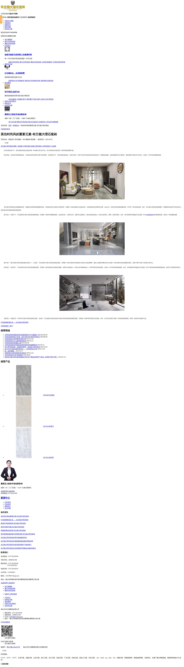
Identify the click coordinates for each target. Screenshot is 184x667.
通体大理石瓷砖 (10, 43)
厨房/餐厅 (29, 99)
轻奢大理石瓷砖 (36, 146)
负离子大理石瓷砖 (11, 594)
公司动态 (8, 502)
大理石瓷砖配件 (47, 62)
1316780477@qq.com (16, 617)
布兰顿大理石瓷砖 (7, 146)
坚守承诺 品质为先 (12, 92)
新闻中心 (5, 498)
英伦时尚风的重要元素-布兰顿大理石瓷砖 (15, 516)
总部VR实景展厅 (10, 101)
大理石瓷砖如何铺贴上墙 (13, 343)
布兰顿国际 (8, 39)
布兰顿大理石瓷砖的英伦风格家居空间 (14, 537)
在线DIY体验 (9, 21)
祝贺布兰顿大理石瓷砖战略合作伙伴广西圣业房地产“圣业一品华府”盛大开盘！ (31, 357)
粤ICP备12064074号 (13, 647)
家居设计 (16, 125)
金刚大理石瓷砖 (13, 62)
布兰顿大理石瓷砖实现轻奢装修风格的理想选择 (17, 541)
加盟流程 (50, 81)
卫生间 (42, 99)
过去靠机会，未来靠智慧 (15, 73)
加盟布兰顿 (8, 64)
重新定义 (15, 114)
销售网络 (55, 122)
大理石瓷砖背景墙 (59, 62)
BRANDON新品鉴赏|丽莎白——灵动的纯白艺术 (21, 349)
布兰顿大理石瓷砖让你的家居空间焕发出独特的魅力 (18, 548)
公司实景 (49, 122)
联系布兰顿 (8, 29)
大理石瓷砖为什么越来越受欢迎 (15, 341)
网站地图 (8, 27)
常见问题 (8, 508)
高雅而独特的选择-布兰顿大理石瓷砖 (13, 530)
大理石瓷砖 (27, 146)
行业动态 (8, 504)
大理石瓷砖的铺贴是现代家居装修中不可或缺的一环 (22, 335)
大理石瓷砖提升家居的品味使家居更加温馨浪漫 (21, 345)
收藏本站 (8, 25)
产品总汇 (8, 45)
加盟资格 (44, 81)
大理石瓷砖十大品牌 (49, 146)
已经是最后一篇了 (7, 326)
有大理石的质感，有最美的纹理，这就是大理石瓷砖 (22, 347)
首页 (10, 125)
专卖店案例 (12, 99)
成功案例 (8, 83)
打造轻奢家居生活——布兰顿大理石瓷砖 (14, 322)
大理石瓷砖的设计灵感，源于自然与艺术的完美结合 (22, 337)
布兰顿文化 (35, 122)
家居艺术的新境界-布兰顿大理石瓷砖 (13, 523)
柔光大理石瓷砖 (10, 41)
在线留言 (8, 23)
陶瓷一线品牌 (18, 146)
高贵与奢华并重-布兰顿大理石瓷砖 (12, 527)
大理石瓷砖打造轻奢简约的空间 (15, 339)
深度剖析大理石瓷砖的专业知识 (15, 353)
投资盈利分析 (35, 81)
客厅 (24, 99)
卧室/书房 (36, 99)
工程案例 (19, 99)
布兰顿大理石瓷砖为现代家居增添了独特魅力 (16, 545)
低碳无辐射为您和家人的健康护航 (18, 55)
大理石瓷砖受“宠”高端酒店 (14, 355)
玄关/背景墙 (49, 99)
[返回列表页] (5, 129)
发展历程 (42, 122)
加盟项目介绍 (13, 81)
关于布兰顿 (12, 122)
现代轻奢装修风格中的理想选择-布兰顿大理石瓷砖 (18, 534)
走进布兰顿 (8, 105)
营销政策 (21, 81)
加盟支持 (28, 81)
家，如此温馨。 (10, 351)
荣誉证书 (8, 103)
